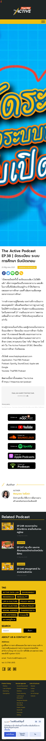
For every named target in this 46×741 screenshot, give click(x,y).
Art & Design (35, 693)
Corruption (6, 693)
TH (40, 721)
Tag (4, 587)
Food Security (21, 693)
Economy (6, 691)
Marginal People (22, 700)
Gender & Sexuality (20, 704)
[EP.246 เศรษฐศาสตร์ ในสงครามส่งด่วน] (8, 566)
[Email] (17, 273)
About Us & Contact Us (16, 637)
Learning (21, 542)
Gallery (33, 739)
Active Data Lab (11, 592)
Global (33, 686)
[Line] (13, 273)
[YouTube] (14, 669)
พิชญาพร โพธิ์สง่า (21, 493)
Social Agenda (10, 610)
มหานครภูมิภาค (9, 619)
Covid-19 (19, 710)
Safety (19, 715)
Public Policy (27, 606)
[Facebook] (4, 273)
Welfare (19, 691)
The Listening (9, 615)
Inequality (22, 597)
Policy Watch (27, 601)
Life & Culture (10, 601)
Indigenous (8, 597)
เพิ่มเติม (7, 730)
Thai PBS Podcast (6, 407)
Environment (28, 592)
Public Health (21, 707)
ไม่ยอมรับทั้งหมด (22, 734)
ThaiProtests (28, 610)
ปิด (35, 734)
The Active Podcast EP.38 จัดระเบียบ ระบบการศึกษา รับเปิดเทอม (28, 407)
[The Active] (22, 11)
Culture (33, 696)
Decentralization (22, 688)
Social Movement (22, 686)
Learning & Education (27, 267)
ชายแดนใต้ (24, 615)
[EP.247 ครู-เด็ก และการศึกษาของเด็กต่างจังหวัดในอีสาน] (8, 545)
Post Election (10, 606)
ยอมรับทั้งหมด (10, 734)
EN (36, 721)
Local (32, 691)
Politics (5, 686)
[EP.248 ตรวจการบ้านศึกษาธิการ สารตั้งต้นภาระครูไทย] (8, 526)
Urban (33, 688)
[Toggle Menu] (43, 22)
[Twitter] (8, 273)
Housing (19, 712)
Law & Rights (7, 688)
